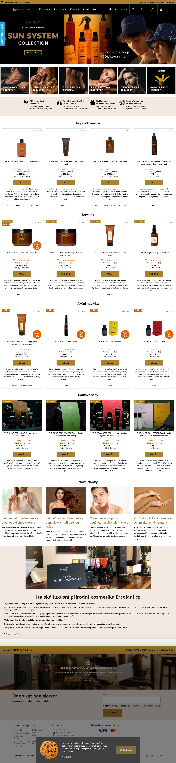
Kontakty (19, 730)
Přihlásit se (113, 713)
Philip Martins (88, 607)
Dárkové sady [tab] (88, 395)
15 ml (18, 294)
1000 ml (34, 205)
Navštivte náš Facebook (65, 736)
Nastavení (66, 757)
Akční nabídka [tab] (88, 303)
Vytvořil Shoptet (155, 755)
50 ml (110, 386)
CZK (123, 9)
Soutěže (19, 747)
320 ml (25, 205)
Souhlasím (127, 750)
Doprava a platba (22, 733)
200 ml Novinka (25, 386)
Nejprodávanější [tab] (88, 123)
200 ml (17, 205)
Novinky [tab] (88, 214)
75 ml (62, 205)
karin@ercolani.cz (63, 730)
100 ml (9, 205)
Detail (22, 183)
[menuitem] (44, 9)
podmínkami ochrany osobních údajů (145, 706)
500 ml (25, 294)
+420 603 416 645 (63, 733)
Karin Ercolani (17, 634)
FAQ (34, 735)
